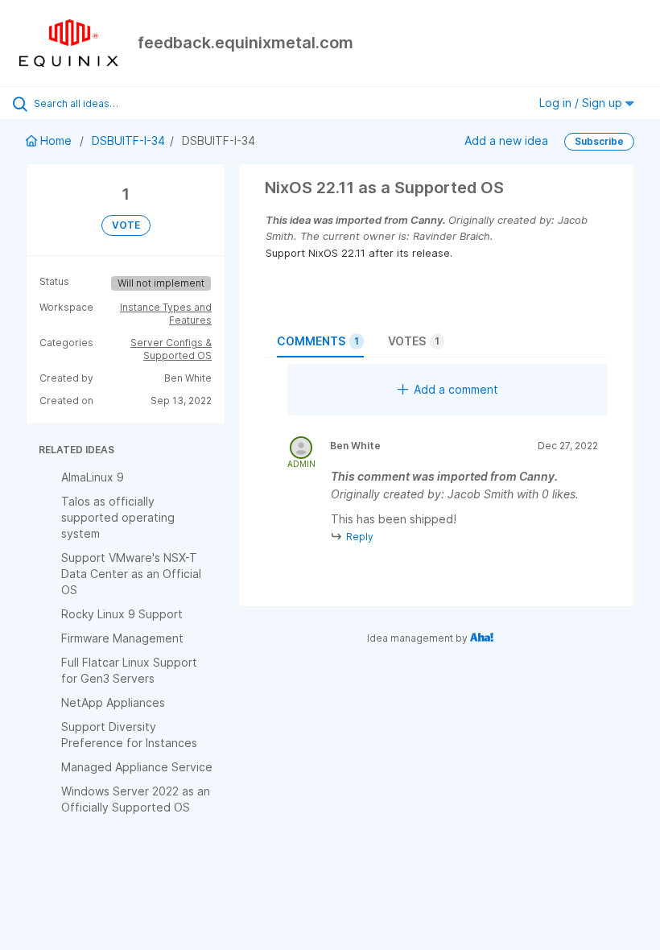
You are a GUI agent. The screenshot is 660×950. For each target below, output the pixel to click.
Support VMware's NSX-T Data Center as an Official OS (131, 574)
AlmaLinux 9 (92, 477)
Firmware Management (122, 638)
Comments (318, 341)
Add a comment (456, 389)
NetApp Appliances (113, 702)
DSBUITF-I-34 (128, 140)
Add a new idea (506, 140)
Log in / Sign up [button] (582, 102)
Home (56, 140)
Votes (413, 341)
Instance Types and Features (166, 313)
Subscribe (599, 141)
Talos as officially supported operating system (118, 517)
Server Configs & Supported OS (171, 349)
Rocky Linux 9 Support (122, 614)
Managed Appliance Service (136, 767)
